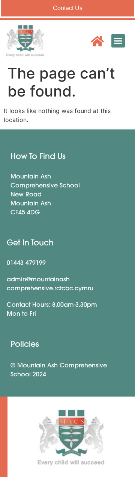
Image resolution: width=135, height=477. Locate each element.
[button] (118, 41)
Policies (24, 345)
